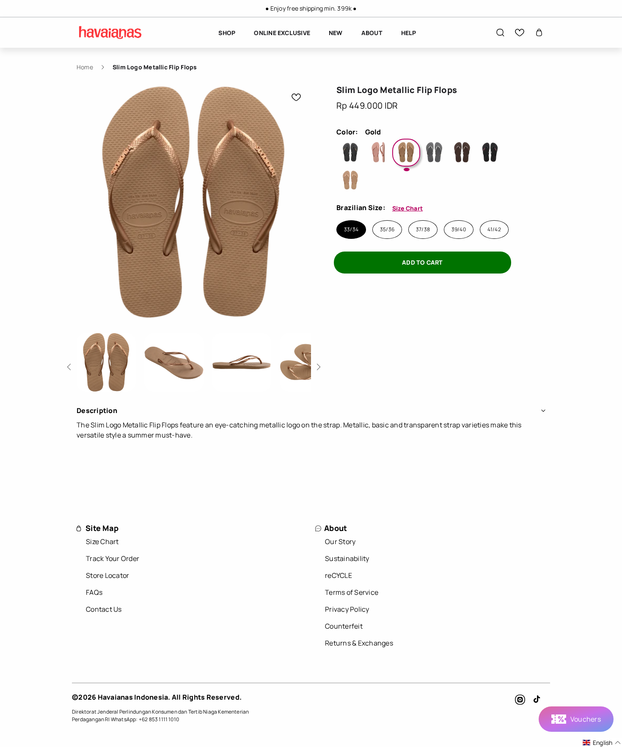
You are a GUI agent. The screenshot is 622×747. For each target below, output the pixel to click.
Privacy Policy (347, 609)
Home (85, 67)
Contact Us (104, 609)
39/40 (458, 229)
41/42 (494, 229)
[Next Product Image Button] (317, 364)
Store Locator (107, 575)
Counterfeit (344, 626)
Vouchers (585, 719)
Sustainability (347, 558)
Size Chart (407, 208)
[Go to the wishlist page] (519, 32)
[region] (311, 8)
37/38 (423, 229)
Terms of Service (351, 592)
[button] (500, 32)
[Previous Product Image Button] (70, 364)
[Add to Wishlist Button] (296, 97)
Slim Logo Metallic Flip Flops (155, 67)
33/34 (351, 229)
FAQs (94, 592)
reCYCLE (338, 575)
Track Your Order (112, 558)
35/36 (387, 229)
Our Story (340, 541)
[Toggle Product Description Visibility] (543, 410)
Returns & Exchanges (359, 643)
